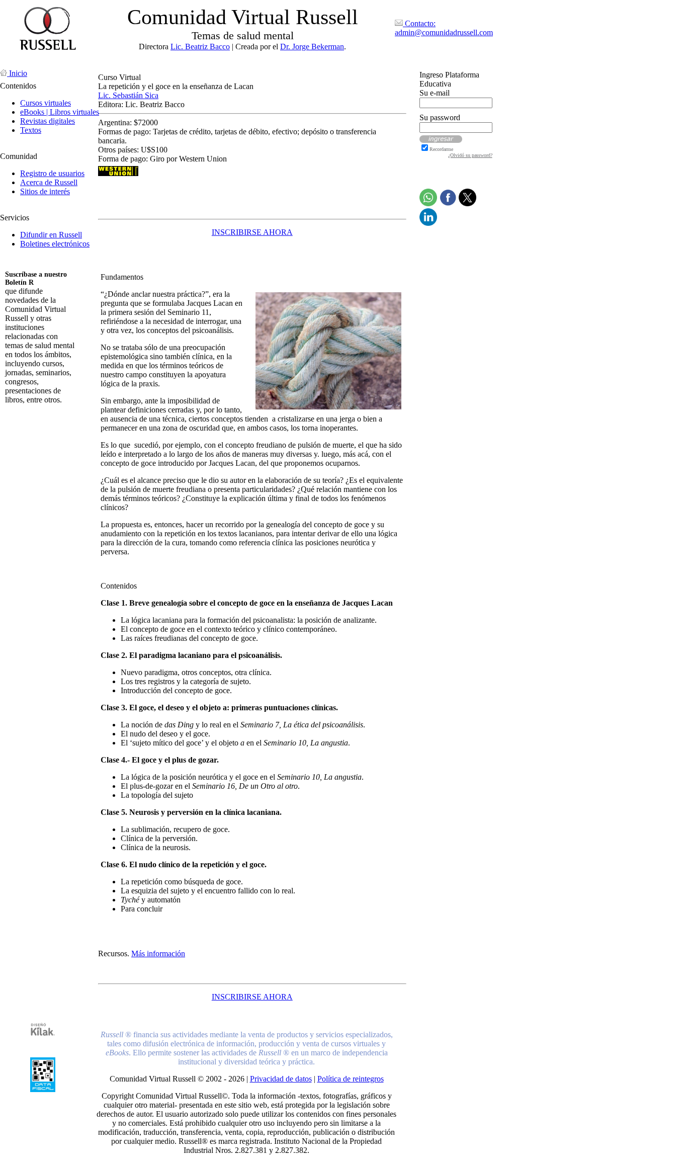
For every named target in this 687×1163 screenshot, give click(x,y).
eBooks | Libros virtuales (59, 112)
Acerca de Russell (48, 182)
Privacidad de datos (281, 1078)
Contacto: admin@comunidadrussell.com (444, 28)
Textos (30, 130)
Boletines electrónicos (55, 243)
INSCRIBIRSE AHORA (252, 232)
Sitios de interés (45, 191)
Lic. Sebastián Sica (128, 95)
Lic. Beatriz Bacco (200, 46)
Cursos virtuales (45, 103)
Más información (158, 953)
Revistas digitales (47, 121)
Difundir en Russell (51, 234)
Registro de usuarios (52, 173)
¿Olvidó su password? (470, 155)
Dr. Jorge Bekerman (312, 46)
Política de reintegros (350, 1078)
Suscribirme (24, 416)
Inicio (17, 73)
